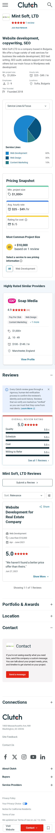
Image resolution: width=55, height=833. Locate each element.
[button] (23, 495)
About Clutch (9, 768)
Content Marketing (19, 162)
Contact (30, 827)
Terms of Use (8, 814)
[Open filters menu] (49, 495)
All (9, 268)
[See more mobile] (41, 576)
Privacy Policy (8, 798)
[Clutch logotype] (27, 5)
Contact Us (8, 745)
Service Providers (12, 785)
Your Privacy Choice (11, 803)
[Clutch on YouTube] (33, 757)
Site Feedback (9, 736)
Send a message (17, 674)
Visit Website (10, 828)
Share (46, 506)
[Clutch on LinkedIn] (43, 757)
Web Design (15, 158)
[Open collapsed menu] (5, 4)
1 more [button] (35, 322)
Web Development (18, 153)
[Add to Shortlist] (48, 827)
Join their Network (19, 28)
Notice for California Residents (16, 809)
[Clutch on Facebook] (5, 757)
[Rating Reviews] (18, 23)
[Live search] (49, 4)
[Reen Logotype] (11, 300)
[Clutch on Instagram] (24, 757)
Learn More (26, 408)
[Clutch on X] (15, 757)
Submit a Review (25, 482)
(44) (28, 310)
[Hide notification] (48, 389)
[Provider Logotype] (6, 17)
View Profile (28, 359)
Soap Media (28, 301)
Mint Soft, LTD (25, 16)
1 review (30, 22)
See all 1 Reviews (37, 460)
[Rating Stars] (19, 310)
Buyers (6, 776)
